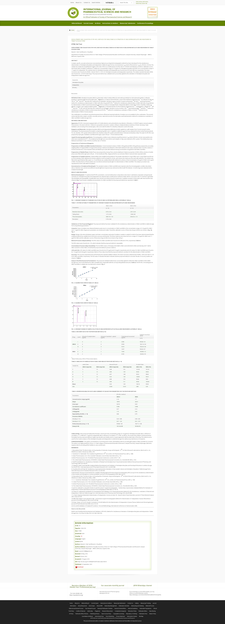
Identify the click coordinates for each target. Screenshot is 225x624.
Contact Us (130, 603)
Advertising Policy (99, 616)
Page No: (77, 528)
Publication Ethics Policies (81, 613)
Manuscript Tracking (146, 603)
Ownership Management (111, 606)
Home (72, 30)
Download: (78, 533)
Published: (78, 564)
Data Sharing (152, 611)
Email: (77, 551)
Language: (78, 539)
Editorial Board (85, 603)
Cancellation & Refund (87, 616)
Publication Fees (143, 613)
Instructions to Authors (106, 603)
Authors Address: (80, 547)
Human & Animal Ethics (120, 608)
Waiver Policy (152, 613)
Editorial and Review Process (76, 608)
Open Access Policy (106, 613)
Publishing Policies (94, 613)
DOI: (76, 561)
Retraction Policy (132, 611)
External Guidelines (133, 608)
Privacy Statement (120, 616)
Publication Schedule (124, 606)
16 (81, 536)
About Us (77, 603)
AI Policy (71, 613)
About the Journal (82, 606)
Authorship (90, 611)
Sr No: (77, 525)
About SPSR (99, 606)
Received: (78, 554)
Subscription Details (132, 616)
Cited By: (77, 536)
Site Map (141, 616)
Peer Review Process (90, 608)
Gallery (137, 603)
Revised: (77, 556)
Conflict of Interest (80, 611)
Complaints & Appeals (120, 611)
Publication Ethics (143, 611)
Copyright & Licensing (118, 613)
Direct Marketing (110, 616)
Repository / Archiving (131, 613)
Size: (76, 531)
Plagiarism (97, 611)
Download (80, 567)
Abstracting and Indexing (137, 606)
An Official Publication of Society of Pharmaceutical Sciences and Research (107, 17)
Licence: (77, 541)
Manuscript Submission (119, 603)
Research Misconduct (107, 611)
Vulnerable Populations (145, 608)
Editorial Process (150, 606)
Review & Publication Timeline (105, 608)
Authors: (77, 544)
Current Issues (94, 603)
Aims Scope (92, 606)
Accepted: (78, 559)
